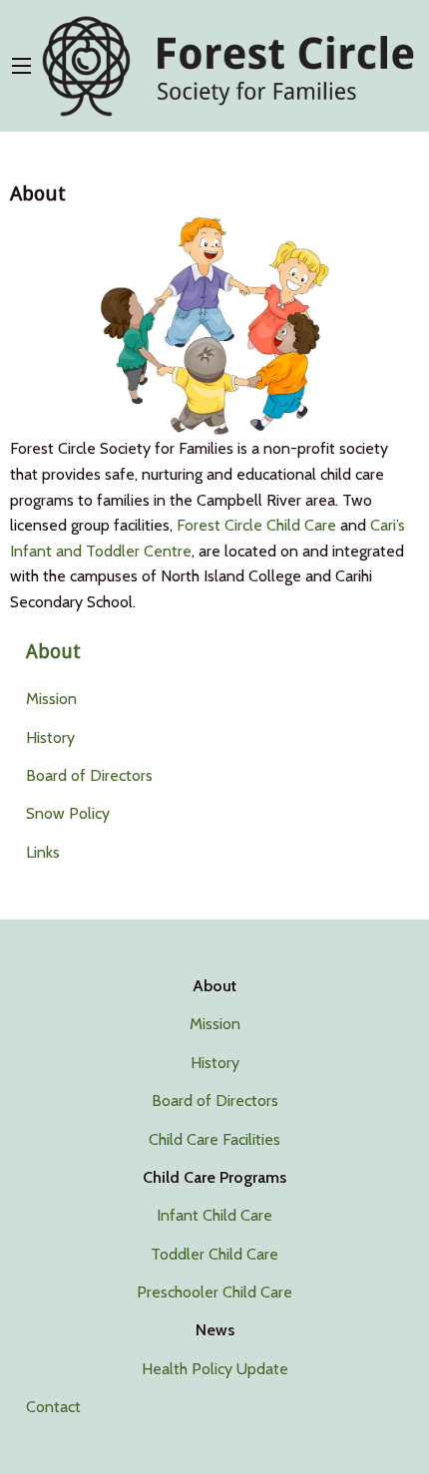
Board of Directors (89, 775)
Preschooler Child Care (214, 1292)
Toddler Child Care (214, 1254)
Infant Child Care (214, 1215)
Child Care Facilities (214, 1139)
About (53, 651)
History (50, 737)
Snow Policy (68, 813)
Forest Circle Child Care (256, 525)
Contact (53, 1406)
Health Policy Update (215, 1368)
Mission (51, 698)
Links (43, 852)
